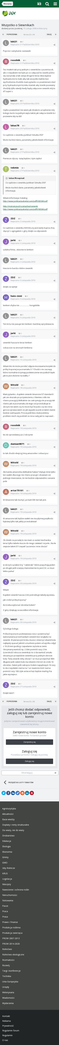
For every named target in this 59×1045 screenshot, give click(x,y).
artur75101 (17, 490)
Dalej (49, 34)
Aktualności (7, 814)
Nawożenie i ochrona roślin (15, 889)
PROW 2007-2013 (11, 938)
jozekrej (18, 28)
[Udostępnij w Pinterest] (32, 793)
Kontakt (6, 1016)
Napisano (25, 44)
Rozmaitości (8, 960)
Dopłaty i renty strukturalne (15, 824)
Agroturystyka (9, 808)
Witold (14, 384)
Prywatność (8, 1026)
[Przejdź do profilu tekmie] (6, 169)
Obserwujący (27, 773)
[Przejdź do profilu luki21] (6, 43)
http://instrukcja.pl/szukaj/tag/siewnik (20, 206)
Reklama (6, 1021)
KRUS (5, 873)
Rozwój (6, 965)
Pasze (5, 906)
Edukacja (6, 841)
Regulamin (7, 1035)
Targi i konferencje (11, 970)
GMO (4, 862)
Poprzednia (12, 34)
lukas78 (15, 125)
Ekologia (6, 846)
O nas (5, 1040)
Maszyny (43, 28)
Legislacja (7, 879)
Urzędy (5, 987)
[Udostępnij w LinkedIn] (27, 793)
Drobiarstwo (8, 835)
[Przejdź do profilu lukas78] (6, 127)
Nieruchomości (9, 895)
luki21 (14, 41)
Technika (6, 976)
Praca (5, 911)
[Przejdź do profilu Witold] (6, 386)
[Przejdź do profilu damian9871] (6, 445)
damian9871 (17, 443)
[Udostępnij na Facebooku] (8, 793)
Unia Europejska (10, 981)
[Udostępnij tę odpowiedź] (54, 44)
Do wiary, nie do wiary (13, 830)
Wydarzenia (8, 1003)
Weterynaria (8, 992)
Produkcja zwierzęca (12, 933)
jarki (13, 240)
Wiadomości (8, 997)
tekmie (15, 167)
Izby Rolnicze (8, 868)
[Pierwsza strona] (3, 34)
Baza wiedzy (8, 819)
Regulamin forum (10, 1031)
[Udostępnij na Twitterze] (4, 793)
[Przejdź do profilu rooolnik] (6, 62)
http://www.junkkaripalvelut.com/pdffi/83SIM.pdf (25, 201)
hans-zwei (16, 295)
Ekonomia (7, 852)
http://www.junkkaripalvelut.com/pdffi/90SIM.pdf (25, 209)
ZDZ (13, 218)
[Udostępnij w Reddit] (22, 793)
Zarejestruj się (29, 742)
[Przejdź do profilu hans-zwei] (6, 297)
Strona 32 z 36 (29, 34)
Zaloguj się (29, 761)
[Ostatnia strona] (55, 34)
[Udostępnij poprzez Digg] (13, 793)
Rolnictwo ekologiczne (13, 954)
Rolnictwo (7, 949)
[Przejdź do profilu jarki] (6, 242)
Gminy (5, 857)
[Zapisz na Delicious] (18, 793)
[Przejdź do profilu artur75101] (6, 492)
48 (55, 773)
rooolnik (15, 60)
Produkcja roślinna (11, 927)
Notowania (7, 900)
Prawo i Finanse (10, 922)
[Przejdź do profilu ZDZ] (6, 220)
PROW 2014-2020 (11, 943)
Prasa (5, 916)
